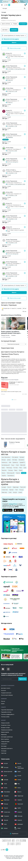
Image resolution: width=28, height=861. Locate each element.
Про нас (3, 701)
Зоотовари (3, 746)
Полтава (15, 467)
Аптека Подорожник (25, 66)
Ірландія (4, 487)
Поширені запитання (6, 692)
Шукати (25, 8)
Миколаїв (22, 465)
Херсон (3, 473)
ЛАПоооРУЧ (4, 743)
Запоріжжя (21, 459)
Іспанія (20, 492)
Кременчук (15, 462)
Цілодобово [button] (10, 137)
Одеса (3, 467)
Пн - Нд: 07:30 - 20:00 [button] (12, 150)
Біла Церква (15, 457)
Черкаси (18, 473)
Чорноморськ (10, 475)
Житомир (14, 459)
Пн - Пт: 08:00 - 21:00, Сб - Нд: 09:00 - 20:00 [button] (15, 114)
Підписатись (22, 679)
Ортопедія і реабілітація (7, 736)
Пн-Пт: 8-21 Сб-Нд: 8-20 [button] (12, 253)
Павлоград (9, 467)
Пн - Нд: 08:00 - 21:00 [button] (12, 126)
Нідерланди (15, 487)
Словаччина (5, 489)
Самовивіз (14, 29)
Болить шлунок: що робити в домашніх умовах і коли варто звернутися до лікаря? (10, 332)
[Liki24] (4, 849)
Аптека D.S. (25, 53)
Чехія (16, 489)
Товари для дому (5, 741)
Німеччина (4, 492)
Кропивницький (6, 465)
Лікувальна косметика (6, 729)
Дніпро (9, 459)
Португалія (22, 487)
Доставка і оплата (5, 688)
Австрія (15, 492)
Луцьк (12, 465)
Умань (15, 470)
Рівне (20, 467)
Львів (17, 465)
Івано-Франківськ (6, 457)
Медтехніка (4, 734)
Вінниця (4, 459)
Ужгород (10, 470)
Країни (2, 703)
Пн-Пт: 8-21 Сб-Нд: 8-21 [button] (12, 161)
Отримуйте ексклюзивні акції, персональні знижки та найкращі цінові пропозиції (13, 674)
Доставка (5, 29)
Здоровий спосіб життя (6, 748)
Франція (11, 489)
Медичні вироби (5, 732)
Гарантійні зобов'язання (7, 709)
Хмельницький (10, 473)
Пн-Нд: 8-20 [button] (10, 80)
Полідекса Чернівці (14, 442)
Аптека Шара (25, 88)
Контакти (3, 690)
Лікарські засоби (5, 723)
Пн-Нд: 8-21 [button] (10, 102)
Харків (20, 470)
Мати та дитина (5, 739)
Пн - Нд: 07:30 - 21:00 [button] (12, 91)
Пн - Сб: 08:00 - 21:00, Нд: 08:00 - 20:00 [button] (16, 184)
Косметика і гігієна (5, 725)
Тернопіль (4, 470)
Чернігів (4, 475)
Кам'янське (4, 462)
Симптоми (3, 753)
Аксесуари (3, 750)
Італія (10, 492)
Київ (10, 462)
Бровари (22, 457)
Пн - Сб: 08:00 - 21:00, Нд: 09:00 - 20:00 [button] (16, 69)
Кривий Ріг (22, 462)
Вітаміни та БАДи (5, 727)
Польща (21, 489)
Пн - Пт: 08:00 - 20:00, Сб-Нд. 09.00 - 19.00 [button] (15, 57)
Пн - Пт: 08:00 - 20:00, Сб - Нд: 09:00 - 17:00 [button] (15, 231)
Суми (25, 467)
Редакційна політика (6, 712)
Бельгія (9, 487)
